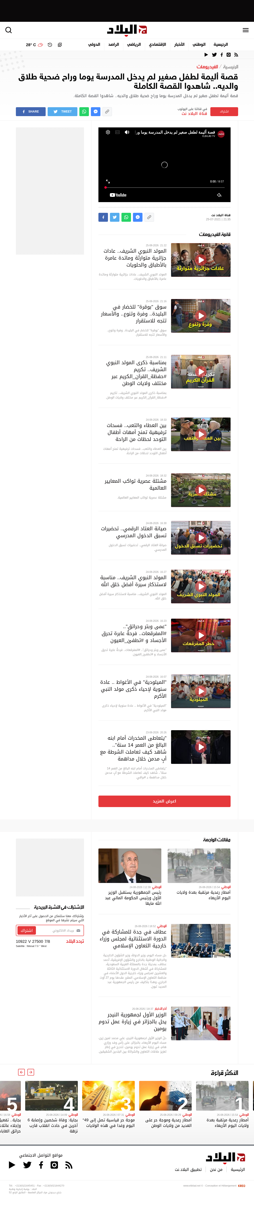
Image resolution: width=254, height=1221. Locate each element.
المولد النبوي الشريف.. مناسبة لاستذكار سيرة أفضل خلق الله (133, 581)
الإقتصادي (157, 45)
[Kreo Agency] (241, 1186)
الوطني (199, 45)
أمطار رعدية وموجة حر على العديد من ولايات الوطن (168, 1122)
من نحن (216, 1169)
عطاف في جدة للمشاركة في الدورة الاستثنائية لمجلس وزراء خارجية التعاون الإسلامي (133, 938)
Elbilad (127, 30)
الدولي (94, 45)
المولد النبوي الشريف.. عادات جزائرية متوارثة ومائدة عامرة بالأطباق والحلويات (135, 257)
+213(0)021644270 (53, 1186)
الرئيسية (221, 45)
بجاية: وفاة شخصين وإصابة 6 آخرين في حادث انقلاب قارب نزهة (53, 1125)
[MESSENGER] (95, 111)
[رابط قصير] (107, 111)
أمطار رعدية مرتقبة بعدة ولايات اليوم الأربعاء (204, 895)
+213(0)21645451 (25, 1186)
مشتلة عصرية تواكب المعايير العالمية (135, 484)
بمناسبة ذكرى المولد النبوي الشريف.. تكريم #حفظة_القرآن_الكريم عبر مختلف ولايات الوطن (136, 373)
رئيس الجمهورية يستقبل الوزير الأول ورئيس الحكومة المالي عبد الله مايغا (133, 898)
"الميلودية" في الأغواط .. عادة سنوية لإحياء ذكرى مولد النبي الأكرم (133, 688)
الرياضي (134, 45)
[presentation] (30, 1072)
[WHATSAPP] (84, 111)
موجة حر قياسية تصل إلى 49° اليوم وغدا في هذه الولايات (109, 1122)
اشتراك (224, 111)
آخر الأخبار (160, 1008)
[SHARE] (103, 217)
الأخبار (179, 45)
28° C (31, 45)
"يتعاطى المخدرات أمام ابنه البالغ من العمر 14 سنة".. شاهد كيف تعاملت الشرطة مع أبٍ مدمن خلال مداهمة (133, 748)
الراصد (113, 45)
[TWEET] (114, 217)
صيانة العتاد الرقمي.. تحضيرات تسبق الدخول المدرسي (133, 532)
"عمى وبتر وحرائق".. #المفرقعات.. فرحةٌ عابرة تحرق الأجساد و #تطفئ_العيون (134, 633)
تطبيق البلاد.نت (188, 1169)
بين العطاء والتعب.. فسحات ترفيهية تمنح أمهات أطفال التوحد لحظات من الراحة (136, 432)
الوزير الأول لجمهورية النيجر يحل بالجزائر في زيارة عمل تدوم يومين (132, 1021)
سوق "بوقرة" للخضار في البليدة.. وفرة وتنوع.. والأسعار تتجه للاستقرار (133, 313)
